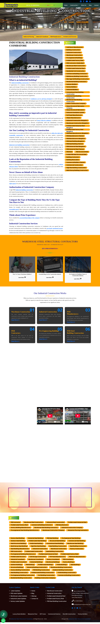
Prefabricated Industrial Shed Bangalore (75, 126)
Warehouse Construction (74, 55)
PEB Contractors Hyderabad (75, 63)
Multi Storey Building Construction (77, 170)
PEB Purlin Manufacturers (77, 557)
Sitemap (33, 596)
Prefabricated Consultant (18, 562)
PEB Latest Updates (16, 593)
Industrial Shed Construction (55, 522)
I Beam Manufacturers (73, 118)
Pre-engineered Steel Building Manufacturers (25, 530)
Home (65, 5)
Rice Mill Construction (69, 614)
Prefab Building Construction (67, 572)
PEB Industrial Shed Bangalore (75, 146)
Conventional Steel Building (54, 543)
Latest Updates (15, 591)
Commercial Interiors (54, 614)
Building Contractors (72, 157)
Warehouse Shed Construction (75, 66)
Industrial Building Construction (37, 567)
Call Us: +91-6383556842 (32, 5)
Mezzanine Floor (32, 614)
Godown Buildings (16, 564)
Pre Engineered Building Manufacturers (23, 554)
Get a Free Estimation (49, 248)
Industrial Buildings (36, 562)
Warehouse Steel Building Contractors (46, 527)
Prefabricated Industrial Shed (75, 68)
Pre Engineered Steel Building (71, 538)
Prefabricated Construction (33, 551)
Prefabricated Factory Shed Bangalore (74, 129)
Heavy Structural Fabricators (75, 110)
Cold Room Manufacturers (74, 47)
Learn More (21, 277)
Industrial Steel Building (35, 538)
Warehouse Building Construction (61, 567)
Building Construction (73, 50)
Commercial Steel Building (77, 541)
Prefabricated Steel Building (37, 541)
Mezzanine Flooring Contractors (78, 530)
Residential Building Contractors (76, 81)
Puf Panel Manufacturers (74, 115)
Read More (14, 320)
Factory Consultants (53, 559)
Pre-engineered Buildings (74, 58)
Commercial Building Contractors (76, 74)
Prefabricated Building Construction (42, 572)
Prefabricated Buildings (45, 564)
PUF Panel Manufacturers (57, 557)
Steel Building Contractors (78, 546)
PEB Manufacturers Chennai (75, 136)
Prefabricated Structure (18, 557)
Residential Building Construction (21, 578)
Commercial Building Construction (69, 575)
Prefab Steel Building (36, 543)
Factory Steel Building (17, 538)
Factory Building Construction (20, 570)
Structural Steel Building (57, 541)
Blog (90, 5)
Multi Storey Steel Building (19, 546)
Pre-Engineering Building (49, 331)
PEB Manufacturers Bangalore (75, 138)
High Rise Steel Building (38, 546)
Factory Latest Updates (18, 601)
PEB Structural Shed (82, 152)
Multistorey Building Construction (76, 76)
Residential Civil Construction (75, 71)
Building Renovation (72, 160)
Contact (96, 5)
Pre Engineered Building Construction (22, 575)
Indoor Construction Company (75, 103)
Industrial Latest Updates (18, 598)
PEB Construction (16, 551)
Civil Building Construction (46, 575)
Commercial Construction (74, 165)
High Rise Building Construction (76, 168)
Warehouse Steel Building (75, 543)
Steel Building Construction (57, 546)
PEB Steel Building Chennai (74, 144)
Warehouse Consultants (35, 559)
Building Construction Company (45, 578)
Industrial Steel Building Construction (73, 96)
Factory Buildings (68, 562)
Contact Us (34, 598)
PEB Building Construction (41, 570)
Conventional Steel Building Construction (74, 92)
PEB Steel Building (52, 538)
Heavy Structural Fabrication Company (75, 106)
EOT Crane (43, 614)
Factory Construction (76, 549)
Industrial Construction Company (72, 527)
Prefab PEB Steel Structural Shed (76, 154)
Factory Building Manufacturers (20, 527)
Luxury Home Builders (19, 614)
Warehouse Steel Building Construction (74, 100)
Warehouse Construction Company (53, 530)
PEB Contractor (15, 522)
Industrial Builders (72, 89)
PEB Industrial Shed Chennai (75, 149)
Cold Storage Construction (37, 557)
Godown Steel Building (18, 541)
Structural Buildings (17, 567)
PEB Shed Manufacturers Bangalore (77, 133)
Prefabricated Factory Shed (74, 60)
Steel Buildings (75, 564)
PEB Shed (69, 152)
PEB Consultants (68, 559)
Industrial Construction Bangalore (77, 120)
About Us (83, 5)
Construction (73, 5)
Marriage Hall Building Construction (77, 79)
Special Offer (50, 5)
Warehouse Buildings (52, 562)
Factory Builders (71, 87)
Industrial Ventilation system (75, 112)
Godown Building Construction (62, 570)
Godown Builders (71, 84)
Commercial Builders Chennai (75, 162)
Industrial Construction (73, 52)
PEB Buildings (30, 564)
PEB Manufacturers (62, 525)
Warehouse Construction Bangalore (77, 123)
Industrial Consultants (18, 559)
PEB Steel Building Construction (56, 601)
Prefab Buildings (62, 564)
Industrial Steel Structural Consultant (22, 619)
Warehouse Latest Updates (19, 596)
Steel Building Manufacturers (20, 549)
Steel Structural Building (18, 543)
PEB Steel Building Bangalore (75, 141)
